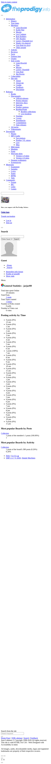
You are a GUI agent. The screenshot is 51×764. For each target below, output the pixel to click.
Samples (14, 169)
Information (10, 19)
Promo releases (22, 101)
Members (14, 25)
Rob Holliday (21, 36)
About (18, 81)
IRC (12, 184)
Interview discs (22, 103)
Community (10, 180)
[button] (8, 216)
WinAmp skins (17, 154)
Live (17, 143)
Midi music (15, 147)
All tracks (14, 127)
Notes (13, 173)
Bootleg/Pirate (21, 109)
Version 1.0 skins (22, 156)
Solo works (15, 61)
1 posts (8, 297)
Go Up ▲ (15, 456)
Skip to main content (9, 2)
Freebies (19, 116)
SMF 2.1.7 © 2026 (13, 458)
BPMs (13, 176)
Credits (18, 85)
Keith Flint (20, 30)
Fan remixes (20, 138)
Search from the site (8, 731)
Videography (16, 129)
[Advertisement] (25, 570)
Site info (14, 78)
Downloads (10, 131)
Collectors (5, 433)
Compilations (21, 123)
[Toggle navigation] (2, 15)
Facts (13, 54)
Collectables (15, 76)
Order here (5, 212)
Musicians (10, 165)
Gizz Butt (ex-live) (23, 45)
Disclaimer (20, 89)
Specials (19, 105)
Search (26, 738)
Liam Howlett (21, 28)
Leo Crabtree (21, 34)
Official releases (22, 98)
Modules (14, 149)
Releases (9, 92)
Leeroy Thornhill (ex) (24, 41)
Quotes (13, 59)
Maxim (18, 32)
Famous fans (16, 56)
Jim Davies (20, 74)
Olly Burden (21, 39)
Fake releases (21, 125)
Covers (18, 118)
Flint (17, 65)
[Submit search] (2, 736)
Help (8, 456)
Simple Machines (28, 458)
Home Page (5, 738)
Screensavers (16, 162)
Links (13, 187)
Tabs (13, 178)
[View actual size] (2, 762)
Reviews (14, 52)
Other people (21, 48)
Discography (16, 96)
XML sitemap (17, 738)
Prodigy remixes (22, 107)
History (14, 21)
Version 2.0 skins (22, 158)
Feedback (19, 87)
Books (13, 94)
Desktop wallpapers (18, 160)
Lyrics (13, 171)
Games (13, 189)
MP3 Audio (15, 136)
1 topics (9, 302)
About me (20, 83)
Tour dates (15, 23)
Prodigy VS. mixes (23, 140)
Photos (13, 134)
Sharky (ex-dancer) (23, 43)
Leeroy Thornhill (22, 70)
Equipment (15, 167)
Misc (18, 145)
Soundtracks (21, 120)
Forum (13, 182)
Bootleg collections (28, 112)
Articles (14, 50)
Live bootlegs (26, 114)
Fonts (13, 151)
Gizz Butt (19, 72)
